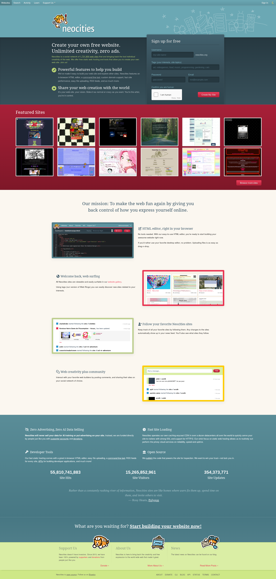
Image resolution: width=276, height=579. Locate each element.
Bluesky (92, 574)
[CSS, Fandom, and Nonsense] (160, 132)
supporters (83, 557)
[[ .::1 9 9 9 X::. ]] (34, 162)
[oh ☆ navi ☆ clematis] (118, 162)
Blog (182, 574)
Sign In (265, 2)
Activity (27, 2)
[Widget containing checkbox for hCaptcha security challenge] (167, 94)
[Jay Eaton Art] (34, 132)
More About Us (155, 565)
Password (156, 74)
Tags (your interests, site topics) (167, 62)
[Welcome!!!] (243, 132)
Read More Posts (208, 565)
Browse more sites (249, 182)
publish (149, 457)
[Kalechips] (160, 162)
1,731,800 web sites (89, 57)
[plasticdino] (201, 162)
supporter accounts (60, 438)
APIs (40, 461)
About (159, 574)
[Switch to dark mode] (273, 3)
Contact (215, 574)
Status (196, 574)
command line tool (91, 77)
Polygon (153, 500)
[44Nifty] (243, 162)
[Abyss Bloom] (201, 132)
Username (156, 49)
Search (17, 2)
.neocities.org (201, 54)
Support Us (48, 2)
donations (77, 438)
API (188, 574)
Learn (36, 2)
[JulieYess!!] (76, 162)
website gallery (114, 281)
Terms (205, 574)
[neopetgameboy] (76, 132)
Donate (103, 565)
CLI (176, 574)
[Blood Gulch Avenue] (118, 132)
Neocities (60, 574)
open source (71, 574)
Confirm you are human (163, 86)
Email (191, 74)
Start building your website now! (166, 526)
